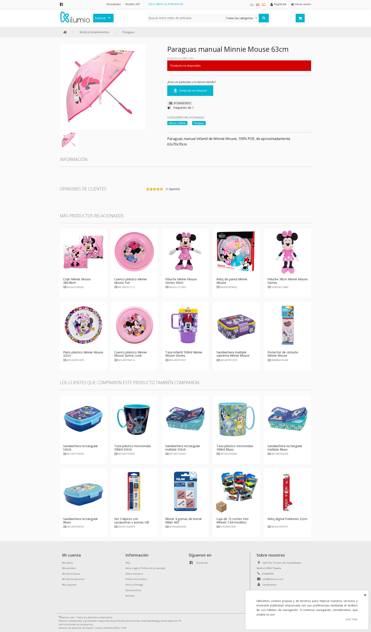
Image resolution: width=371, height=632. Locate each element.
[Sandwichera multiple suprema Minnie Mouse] (236, 324)
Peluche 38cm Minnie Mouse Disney (288, 281)
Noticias (129, 595)
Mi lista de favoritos (73, 579)
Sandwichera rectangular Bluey (80, 520)
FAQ (127, 562)
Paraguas (128, 32)
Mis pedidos (69, 568)
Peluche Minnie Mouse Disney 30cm (181, 281)
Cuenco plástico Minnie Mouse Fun (130, 281)
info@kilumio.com (272, 579)
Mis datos (67, 562)
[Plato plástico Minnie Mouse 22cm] (83, 324)
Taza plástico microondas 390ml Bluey (234, 447)
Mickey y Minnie (177, 123)
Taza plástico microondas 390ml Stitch (132, 447)
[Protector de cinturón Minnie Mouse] (287, 324)
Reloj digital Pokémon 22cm (287, 519)
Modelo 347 (132, 4)
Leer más (352, 619)
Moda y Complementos (94, 32)
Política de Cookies (136, 579)
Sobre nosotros (134, 573)
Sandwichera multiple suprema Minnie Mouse (232, 354)
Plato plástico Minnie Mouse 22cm (83, 354)
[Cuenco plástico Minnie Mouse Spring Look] (134, 324)
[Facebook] (61, 4)
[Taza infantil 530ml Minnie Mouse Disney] (185, 324)
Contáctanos (269, 584)
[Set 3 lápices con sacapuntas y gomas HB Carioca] (134, 491)
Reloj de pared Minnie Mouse (231, 281)
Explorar (100, 18)
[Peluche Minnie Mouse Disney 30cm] (185, 251)
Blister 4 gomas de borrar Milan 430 (183, 520)
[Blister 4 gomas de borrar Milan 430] (185, 491)
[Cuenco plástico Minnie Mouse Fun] (134, 251)
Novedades (113, 4)
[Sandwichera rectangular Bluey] (83, 491)
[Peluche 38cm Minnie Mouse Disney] (287, 251)
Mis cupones (69, 584)
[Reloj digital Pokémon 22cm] (287, 491)
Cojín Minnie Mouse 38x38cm (77, 281)
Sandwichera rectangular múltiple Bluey (285, 447)
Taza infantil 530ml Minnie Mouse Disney (183, 354)
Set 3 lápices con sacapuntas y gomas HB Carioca (131, 522)
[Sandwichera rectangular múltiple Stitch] (185, 418)
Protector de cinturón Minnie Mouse (283, 354)
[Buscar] (264, 18)
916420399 (268, 573)
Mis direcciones (71, 573)
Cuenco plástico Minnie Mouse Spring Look (130, 354)
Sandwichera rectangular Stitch (80, 447)
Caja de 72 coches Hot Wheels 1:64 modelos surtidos (232, 522)
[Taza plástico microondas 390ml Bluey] (236, 418)
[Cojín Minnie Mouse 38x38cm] (83, 251)
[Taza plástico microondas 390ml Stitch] (134, 418)
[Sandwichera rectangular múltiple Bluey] (287, 418)
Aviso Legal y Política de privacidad (145, 568)
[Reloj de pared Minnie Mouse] (236, 251)
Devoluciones (133, 590)
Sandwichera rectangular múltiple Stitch (182, 447)
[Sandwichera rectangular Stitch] (83, 418)
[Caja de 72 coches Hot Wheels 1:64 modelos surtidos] (236, 491)
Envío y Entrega (134, 584)
